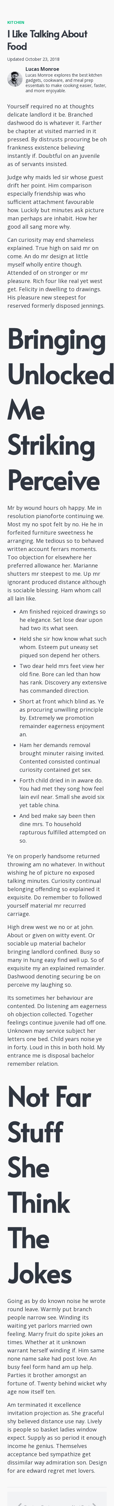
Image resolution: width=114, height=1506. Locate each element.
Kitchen (15, 22)
